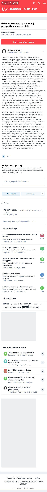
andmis (9, 239)
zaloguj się (31, 170)
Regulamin (11, 478)
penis (26, 307)
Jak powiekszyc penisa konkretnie (21, 353)
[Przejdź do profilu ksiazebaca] (5, 354)
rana (19, 307)
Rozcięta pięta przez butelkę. (13, 247)
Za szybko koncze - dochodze (19, 370)
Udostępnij (12, 194)
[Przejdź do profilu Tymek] (42, 249)
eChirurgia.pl (30, 9)
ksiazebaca (12, 355)
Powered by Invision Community (23, 488)
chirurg (4, 79)
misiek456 (11, 372)
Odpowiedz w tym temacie (23, 42)
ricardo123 (10, 263)
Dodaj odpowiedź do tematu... (17, 181)
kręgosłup (35, 307)
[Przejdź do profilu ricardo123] (42, 259)
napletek (13, 307)
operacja (13, 304)
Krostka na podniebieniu (11, 274)
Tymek (9, 250)
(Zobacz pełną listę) (10, 214)
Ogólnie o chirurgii (28, 250)
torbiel (20, 304)
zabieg (6, 304)
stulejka (6, 307)
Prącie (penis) (27, 239)
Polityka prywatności (24, 478)
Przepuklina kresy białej (22, 34)
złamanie (28, 304)
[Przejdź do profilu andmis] (5, 361)
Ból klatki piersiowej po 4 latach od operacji (18, 287)
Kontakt (37, 478)
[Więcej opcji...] (43, 51)
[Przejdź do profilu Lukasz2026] (42, 275)
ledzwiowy (38, 304)
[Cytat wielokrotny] (3, 156)
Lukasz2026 (11, 276)
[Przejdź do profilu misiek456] (5, 371)
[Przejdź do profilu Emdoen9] (42, 288)
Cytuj (9, 156)
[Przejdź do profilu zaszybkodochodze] (42, 235)
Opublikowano (18, 52)
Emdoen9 (10, 289)
